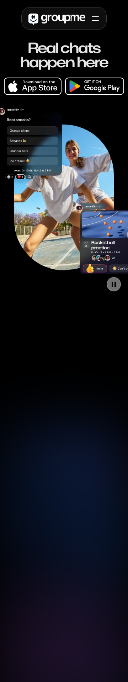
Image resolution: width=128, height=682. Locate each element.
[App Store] (33, 86)
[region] (64, 197)
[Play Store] (94, 86)
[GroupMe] (56, 19)
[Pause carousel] (114, 284)
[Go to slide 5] (78, 289)
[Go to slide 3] (64, 289)
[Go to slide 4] (71, 289)
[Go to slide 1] (50, 289)
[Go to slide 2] (57, 289)
